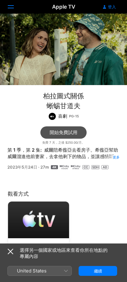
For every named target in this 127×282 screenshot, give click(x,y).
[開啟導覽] (14, 7)
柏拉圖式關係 (63, 96)
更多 (116, 157)
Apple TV (63, 7)
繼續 (98, 270)
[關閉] (10, 251)
